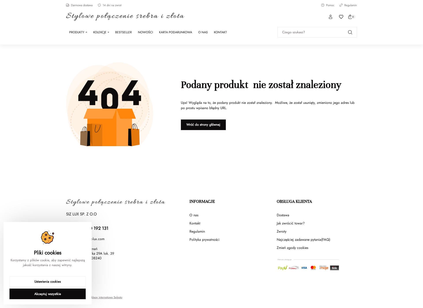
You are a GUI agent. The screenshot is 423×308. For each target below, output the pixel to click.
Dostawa (283, 215)
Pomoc (330, 5)
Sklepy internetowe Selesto (106, 297)
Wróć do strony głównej (203, 124)
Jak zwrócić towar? (291, 223)
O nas (193, 215)
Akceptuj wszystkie (47, 293)
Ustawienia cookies (47, 281)
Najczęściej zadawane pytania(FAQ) (303, 239)
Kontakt (194, 223)
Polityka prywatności (204, 239)
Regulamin (350, 5)
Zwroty (281, 231)
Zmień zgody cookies (292, 247)
